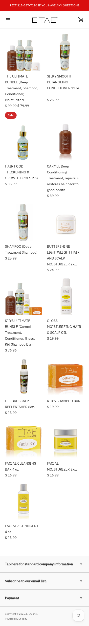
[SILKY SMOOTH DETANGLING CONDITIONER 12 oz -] (65, 52)
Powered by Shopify (16, 618)
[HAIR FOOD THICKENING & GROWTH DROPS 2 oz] (23, 142)
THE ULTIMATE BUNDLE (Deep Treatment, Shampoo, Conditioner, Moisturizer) (21, 88)
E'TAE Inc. (31, 613)
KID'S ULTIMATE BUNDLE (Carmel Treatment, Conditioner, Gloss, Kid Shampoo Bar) (20, 333)
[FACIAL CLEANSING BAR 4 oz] (23, 439)
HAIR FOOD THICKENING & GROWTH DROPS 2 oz (21, 172)
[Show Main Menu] (7, 19)
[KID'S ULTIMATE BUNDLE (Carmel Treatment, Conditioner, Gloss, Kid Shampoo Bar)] (23, 296)
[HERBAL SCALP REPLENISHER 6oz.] (23, 376)
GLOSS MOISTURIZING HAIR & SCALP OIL (64, 327)
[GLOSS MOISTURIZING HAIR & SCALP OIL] (65, 296)
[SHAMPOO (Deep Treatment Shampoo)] (23, 222)
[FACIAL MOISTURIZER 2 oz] (65, 439)
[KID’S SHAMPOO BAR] (65, 376)
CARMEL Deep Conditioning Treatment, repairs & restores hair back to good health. (63, 178)
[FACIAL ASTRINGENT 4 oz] (23, 501)
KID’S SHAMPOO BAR (63, 401)
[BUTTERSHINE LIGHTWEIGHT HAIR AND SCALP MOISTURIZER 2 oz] (65, 222)
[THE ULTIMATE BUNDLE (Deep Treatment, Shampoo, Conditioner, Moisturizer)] (23, 52)
